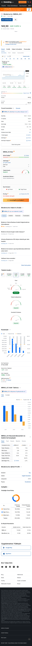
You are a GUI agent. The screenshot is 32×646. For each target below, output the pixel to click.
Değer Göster (26, 93)
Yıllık (2, 395)
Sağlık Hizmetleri (26, 475)
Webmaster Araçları (6, 583)
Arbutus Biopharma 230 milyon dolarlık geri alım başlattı (15, 240)
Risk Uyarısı (3, 637)
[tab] (9, 275)
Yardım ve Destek (21, 580)
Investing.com (4, 243)
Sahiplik (14, 52)
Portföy (3, 580)
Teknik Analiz (6, 270)
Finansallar (27, 49)
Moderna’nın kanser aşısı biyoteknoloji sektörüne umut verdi (15, 250)
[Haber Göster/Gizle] (10, 56)
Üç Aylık (8, 395)
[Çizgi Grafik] (5, 56)
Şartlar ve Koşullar (5, 628)
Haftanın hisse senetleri (8, 258)
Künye (18, 583)
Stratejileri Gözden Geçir (10, 44)
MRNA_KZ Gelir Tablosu (10, 388)
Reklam (19, 577)
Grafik (8, 49)
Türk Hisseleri (23, 5)
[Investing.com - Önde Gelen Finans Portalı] (9, 2)
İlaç (30, 472)
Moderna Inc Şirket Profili (10, 467)
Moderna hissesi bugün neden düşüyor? (13, 232)
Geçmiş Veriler (20, 52)
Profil (9, 52)
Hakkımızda (20, 574)
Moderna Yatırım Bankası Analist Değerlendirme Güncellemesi (15, 223)
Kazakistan (28, 481)
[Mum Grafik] (2, 56)
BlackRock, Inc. (6, 533)
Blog (2, 574)
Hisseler (3, 5)
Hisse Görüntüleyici (12, 5)
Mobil (2, 577)
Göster (17, 460)
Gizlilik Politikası (4, 632)
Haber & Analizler (17, 49)
